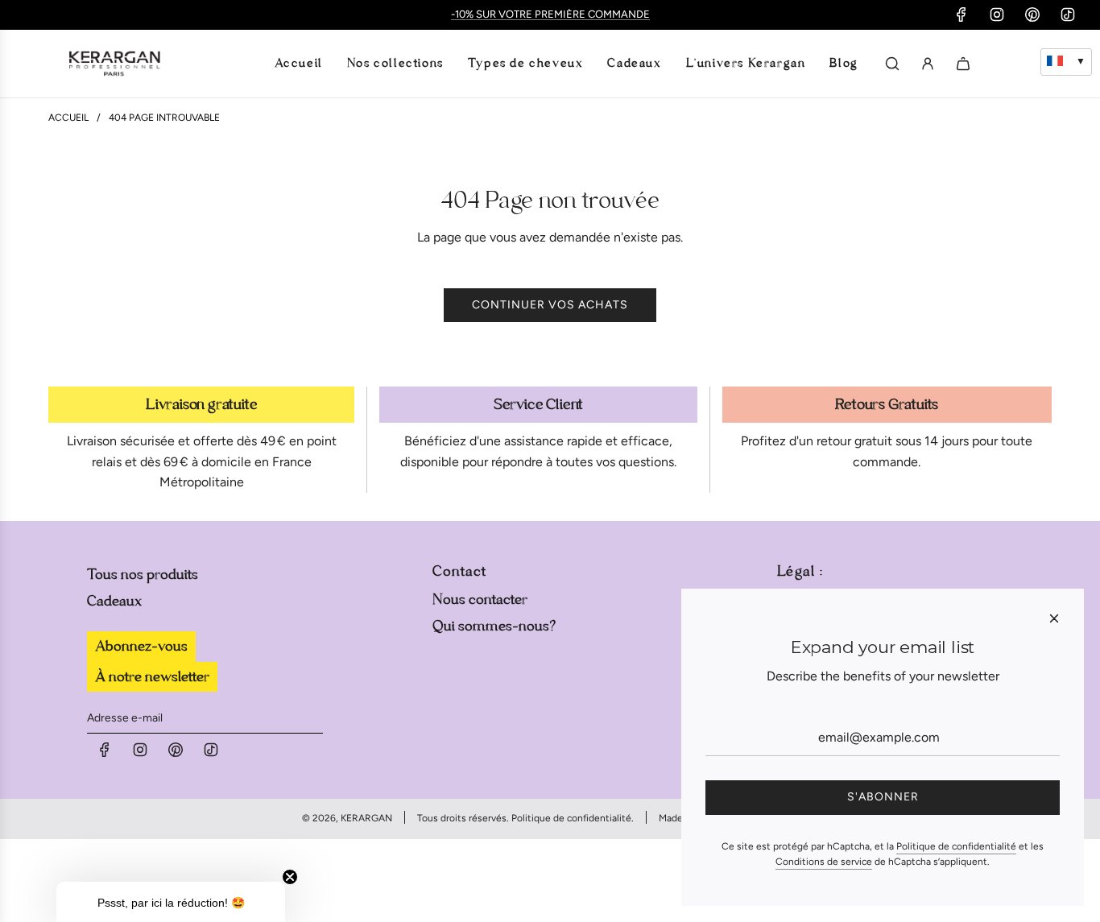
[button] (170, 902)
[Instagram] (997, 14)
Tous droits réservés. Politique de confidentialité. (525, 818)
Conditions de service (823, 861)
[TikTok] (1068, 14)
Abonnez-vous (141, 646)
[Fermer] (1054, 618)
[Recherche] (892, 63)
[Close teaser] (290, 877)
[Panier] (963, 63)
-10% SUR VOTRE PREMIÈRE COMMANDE (550, 14)
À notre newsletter (152, 676)
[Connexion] (927, 63)
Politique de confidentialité (956, 846)
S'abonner (883, 797)
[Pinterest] (1032, 14)
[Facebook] (961, 14)
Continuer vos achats (550, 305)
